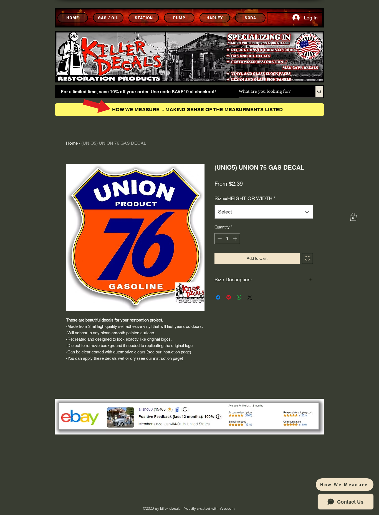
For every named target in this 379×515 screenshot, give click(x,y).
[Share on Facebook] (218, 297)
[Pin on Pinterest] (228, 297)
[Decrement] (219, 238)
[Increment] (235, 238)
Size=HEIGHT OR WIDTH (245, 198)
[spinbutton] (227, 238)
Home (72, 143)
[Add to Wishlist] (307, 258)
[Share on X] (249, 297)
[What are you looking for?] (319, 91)
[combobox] (263, 212)
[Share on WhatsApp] (239, 297)
